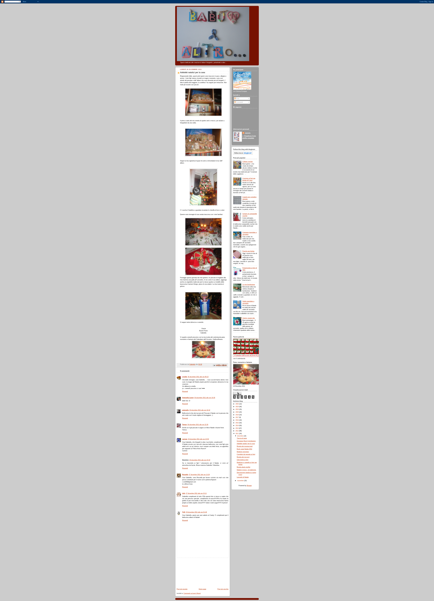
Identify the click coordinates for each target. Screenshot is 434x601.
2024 (237, 406)
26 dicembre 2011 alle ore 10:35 (204, 398)
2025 (237, 404)
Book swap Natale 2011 (244, 449)
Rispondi (185, 391)
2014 (237, 425)
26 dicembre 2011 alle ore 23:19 (199, 460)
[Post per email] (214, 365)
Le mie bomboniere (248, 284)
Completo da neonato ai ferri (246, 454)
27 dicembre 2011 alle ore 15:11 (196, 493)
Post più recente (182, 589)
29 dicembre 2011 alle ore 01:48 (196, 512)
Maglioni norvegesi (243, 452)
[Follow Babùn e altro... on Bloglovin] (243, 154)
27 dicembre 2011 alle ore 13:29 (199, 474)
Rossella (185, 474)
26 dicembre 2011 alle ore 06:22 (198, 377)
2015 (237, 423)
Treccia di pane (242, 438)
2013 (237, 428)
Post (237, 98)
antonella (185, 410)
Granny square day (248, 318)
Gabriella (247, 133)
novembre (240, 480)
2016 (237, 420)
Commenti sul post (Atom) (192, 593)
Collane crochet (247, 161)
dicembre (240, 436)
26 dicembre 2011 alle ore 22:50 (198, 439)
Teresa (184, 424)
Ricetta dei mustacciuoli (244, 446)
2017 (237, 417)
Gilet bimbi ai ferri (242, 460)
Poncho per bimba (248, 251)
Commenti (239, 102)
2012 (237, 431)
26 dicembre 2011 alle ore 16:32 (199, 410)
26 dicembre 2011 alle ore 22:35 (197, 424)
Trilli (183, 512)
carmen (184, 439)
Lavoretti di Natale (243, 477)
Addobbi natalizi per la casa (246, 443)
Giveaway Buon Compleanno (246, 441)
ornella (184, 377)
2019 (237, 415)
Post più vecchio (222, 589)
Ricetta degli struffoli (243, 467)
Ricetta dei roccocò (243, 457)
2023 (237, 409)
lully (183, 493)
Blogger (249, 485)
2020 (237, 412)
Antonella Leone (188, 398)
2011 (237, 433)
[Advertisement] (192, 572)
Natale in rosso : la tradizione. (246, 470)
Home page (202, 589)
